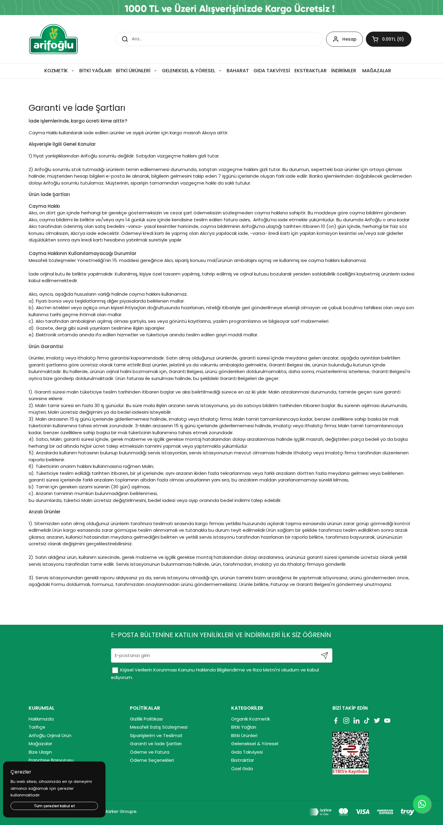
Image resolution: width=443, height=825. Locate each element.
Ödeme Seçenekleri (152, 760)
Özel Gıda (242, 768)
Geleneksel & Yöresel (254, 743)
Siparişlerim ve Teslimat (156, 735)
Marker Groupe (120, 811)
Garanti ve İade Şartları (156, 743)
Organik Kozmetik (250, 719)
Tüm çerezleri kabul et (54, 805)
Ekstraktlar (242, 760)
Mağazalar (40, 743)
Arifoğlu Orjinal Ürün (50, 735)
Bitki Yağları (243, 727)
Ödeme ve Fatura (149, 752)
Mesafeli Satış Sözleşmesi (158, 727)
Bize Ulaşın (40, 752)
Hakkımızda (41, 719)
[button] (388, 39)
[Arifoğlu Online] (54, 39)
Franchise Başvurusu (51, 760)
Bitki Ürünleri (244, 735)
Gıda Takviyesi (247, 752)
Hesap (349, 39)
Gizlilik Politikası (146, 719)
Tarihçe (37, 727)
